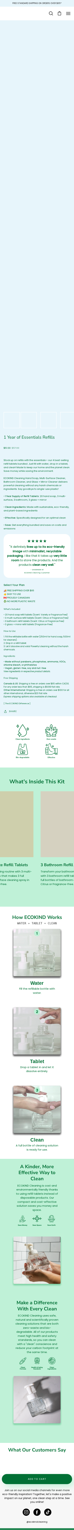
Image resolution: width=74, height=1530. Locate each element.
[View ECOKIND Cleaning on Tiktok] (47, 1512)
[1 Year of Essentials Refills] (12, 420)
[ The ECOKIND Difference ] (17, 703)
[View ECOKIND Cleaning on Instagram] (26, 1512)
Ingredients (9, 656)
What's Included (12, 609)
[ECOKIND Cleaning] (15, 13)
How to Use (10, 631)
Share (13, 711)
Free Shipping (11, 678)
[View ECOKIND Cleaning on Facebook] (37, 1512)
